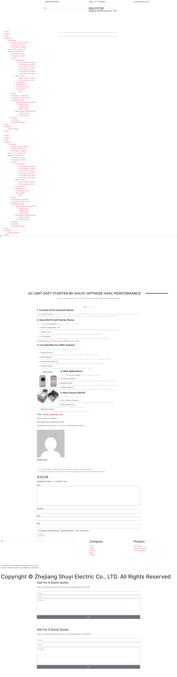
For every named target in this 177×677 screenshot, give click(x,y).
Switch (14, 58)
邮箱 (39, 516)
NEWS (7, 131)
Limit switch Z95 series (27, 73)
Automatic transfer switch (21, 98)
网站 (38, 523)
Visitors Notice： (14, 129)
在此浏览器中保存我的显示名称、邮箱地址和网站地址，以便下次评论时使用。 (64, 530)
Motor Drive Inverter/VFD (17, 49)
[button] (29, 133)
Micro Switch (20, 76)
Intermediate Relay (18, 122)
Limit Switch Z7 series (27, 65)
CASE (7, 36)
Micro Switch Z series (26, 78)
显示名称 (40, 508)
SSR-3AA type (24, 113)
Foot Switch (20, 82)
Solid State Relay (18, 100)
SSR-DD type (24, 109)
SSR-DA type (23, 107)
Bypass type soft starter (20, 42)
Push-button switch (22, 87)
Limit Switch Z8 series (27, 67)
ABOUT (7, 34)
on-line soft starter (18, 45)
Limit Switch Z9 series (27, 69)
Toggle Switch (21, 84)
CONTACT (8, 126)
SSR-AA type (23, 104)
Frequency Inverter (18, 56)
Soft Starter (12, 40)
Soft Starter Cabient (19, 47)
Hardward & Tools (18, 54)
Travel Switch (20, 89)
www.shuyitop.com (53, 414)
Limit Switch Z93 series (27, 71)
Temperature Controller (20, 96)
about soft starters (69, 298)
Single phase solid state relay (26, 102)
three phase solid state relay (25, 111)
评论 (39, 485)
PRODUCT (8, 38)
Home (7, 31)
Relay (14, 93)
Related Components (15, 51)
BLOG (7, 124)
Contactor (15, 120)
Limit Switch (20, 60)
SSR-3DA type (24, 115)
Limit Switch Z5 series (27, 62)
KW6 (21, 91)
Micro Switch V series (26, 80)
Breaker (14, 118)
